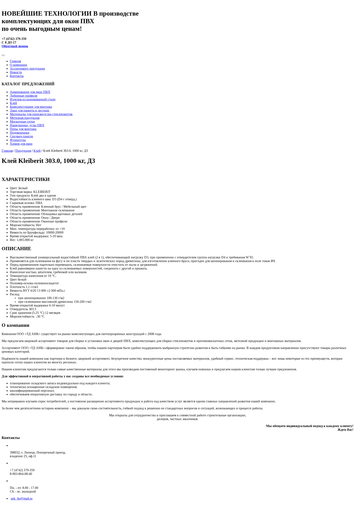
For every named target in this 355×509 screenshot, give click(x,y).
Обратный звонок (15, 46)
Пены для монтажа (23, 129)
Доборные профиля (23, 95)
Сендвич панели (21, 136)
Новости (16, 72)
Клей (13, 103)
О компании (18, 65)
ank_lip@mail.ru (21, 498)
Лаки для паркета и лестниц (29, 110)
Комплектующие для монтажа (31, 106)
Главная (15, 61)
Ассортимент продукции (27, 68)
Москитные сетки (22, 121)
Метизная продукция (24, 118)
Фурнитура (18, 140)
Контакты (17, 76)
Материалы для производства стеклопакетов (41, 114)
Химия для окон (21, 143)
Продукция (23, 150)
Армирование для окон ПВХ (30, 92)
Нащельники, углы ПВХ (27, 125)
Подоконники (19, 132)
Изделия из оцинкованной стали (32, 99)
